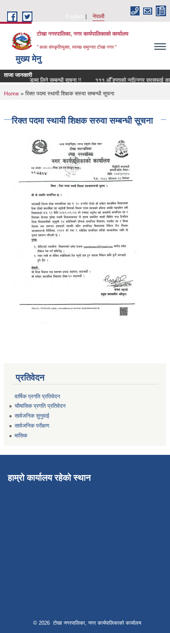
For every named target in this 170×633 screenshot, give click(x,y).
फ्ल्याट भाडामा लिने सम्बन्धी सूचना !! (44, 80)
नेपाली (98, 16)
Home (11, 93)
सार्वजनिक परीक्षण (32, 425)
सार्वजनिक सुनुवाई (32, 415)
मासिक (21, 435)
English (75, 16)
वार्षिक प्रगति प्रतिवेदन (37, 396)
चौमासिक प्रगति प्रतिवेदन (40, 406)
